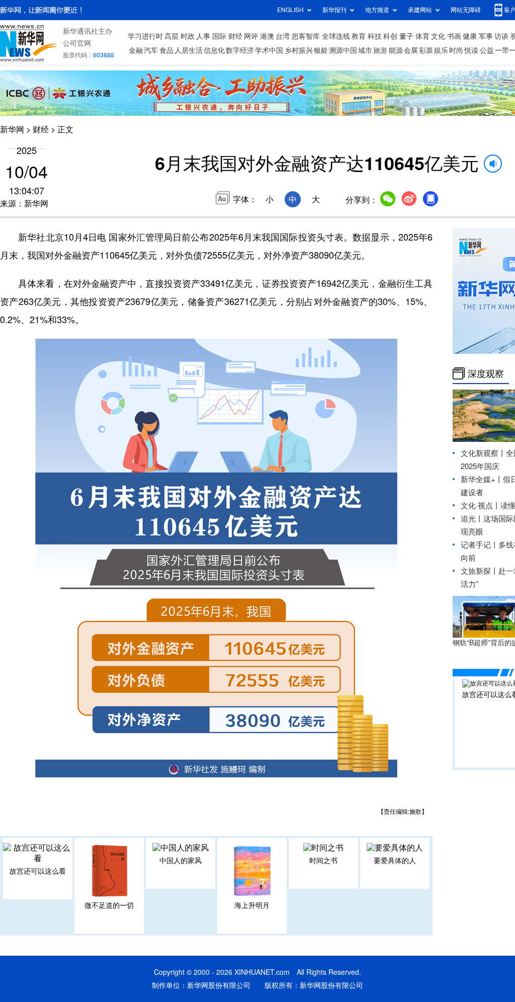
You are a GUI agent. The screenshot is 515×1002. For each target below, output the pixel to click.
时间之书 (323, 860)
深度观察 (486, 373)
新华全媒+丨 (482, 479)
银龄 (321, 50)
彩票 (426, 50)
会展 (411, 50)
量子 (406, 36)
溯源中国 (343, 50)
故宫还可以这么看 (38, 871)
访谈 (501, 36)
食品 (166, 50)
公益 (487, 50)
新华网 (12, 129)
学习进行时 (145, 36)
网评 (251, 36)
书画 (454, 36)
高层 (171, 36)
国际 (219, 36)
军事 (486, 36)
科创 (390, 36)
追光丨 (472, 518)
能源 (396, 50)
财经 (235, 36)
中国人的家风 (180, 860)
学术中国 (269, 50)
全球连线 (336, 36)
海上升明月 (252, 905)
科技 (375, 36)
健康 (470, 36)
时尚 (456, 50)
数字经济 (240, 50)
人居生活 (189, 50)
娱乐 (441, 50)
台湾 (283, 36)
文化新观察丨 (483, 453)
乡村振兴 (299, 50)
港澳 (267, 36)
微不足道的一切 (109, 905)
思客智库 (306, 36)
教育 (359, 36)
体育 (422, 36)
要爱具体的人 (395, 860)
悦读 (471, 50)
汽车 (151, 50)
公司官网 (77, 43)
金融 (136, 50)
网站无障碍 (466, 10)
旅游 (380, 50)
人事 (203, 36)
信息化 (214, 50)
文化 (438, 36)
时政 (188, 36)
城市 (365, 50)
